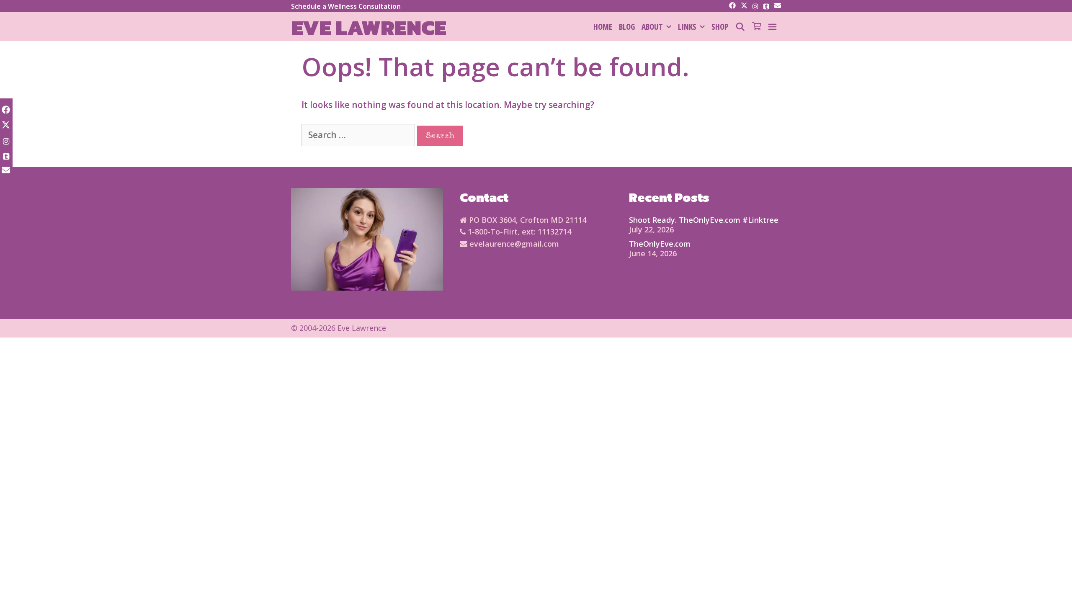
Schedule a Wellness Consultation (346, 6)
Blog (627, 26)
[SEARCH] (740, 27)
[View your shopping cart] (756, 27)
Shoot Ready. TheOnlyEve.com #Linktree (703, 220)
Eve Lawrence (368, 27)
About (652, 26)
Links (687, 26)
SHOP (719, 26)
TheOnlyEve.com (660, 244)
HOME (602, 26)
